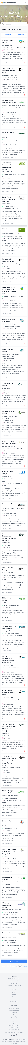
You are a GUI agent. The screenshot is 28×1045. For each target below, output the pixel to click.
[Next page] (20, 966)
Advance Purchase (14, 1010)
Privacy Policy (14, 1001)
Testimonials (14, 1012)
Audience (14, 1014)
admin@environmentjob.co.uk (15, 1032)
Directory (14, 994)
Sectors (14, 996)
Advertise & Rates (14, 1008)
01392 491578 (15, 1029)
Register (12, 1017)
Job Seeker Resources (14, 978)
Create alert (14, 961)
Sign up (12, 981)
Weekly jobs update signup (14, 985)
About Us (14, 992)
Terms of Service (14, 999)
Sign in (16, 981)
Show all (25, 966)
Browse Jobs (14, 983)
